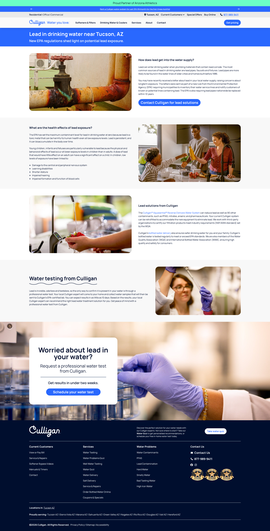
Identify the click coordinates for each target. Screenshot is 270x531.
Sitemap (90, 524)
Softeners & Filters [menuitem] (85, 22)
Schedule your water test (73, 392)
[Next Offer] (238, 9)
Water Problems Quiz (93, 458)
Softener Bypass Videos (41, 463)
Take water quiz (215, 431)
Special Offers (194, 14)
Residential (35, 14)
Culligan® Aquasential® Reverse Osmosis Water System (171, 212)
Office (46, 14)
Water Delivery (90, 475)
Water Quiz (88, 469)
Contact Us (202, 453)
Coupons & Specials (93, 497)
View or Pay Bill (36, 452)
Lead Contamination (147, 463)
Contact (161, 22)
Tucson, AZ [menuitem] (153, 14)
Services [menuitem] (136, 22)
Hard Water (142, 469)
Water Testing (90, 452)
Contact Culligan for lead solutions (169, 102)
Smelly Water (143, 475)
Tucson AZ (49, 507)
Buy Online (210, 14)
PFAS (139, 458)
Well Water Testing (92, 463)
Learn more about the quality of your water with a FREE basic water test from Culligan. (135, 9)
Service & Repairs (38, 458)
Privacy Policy (77, 524)
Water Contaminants (147, 452)
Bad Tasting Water (146, 480)
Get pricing (232, 22)
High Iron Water (145, 486)
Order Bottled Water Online (97, 491)
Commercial (57, 14)
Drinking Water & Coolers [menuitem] (113, 22)
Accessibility (102, 524)
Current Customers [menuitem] (172, 14)
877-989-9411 (231, 14)
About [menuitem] (149, 22)
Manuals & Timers (38, 469)
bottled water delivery (160, 233)
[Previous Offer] (31, 9)
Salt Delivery (89, 480)
